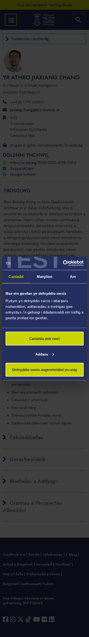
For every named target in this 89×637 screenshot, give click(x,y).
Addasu (41, 354)
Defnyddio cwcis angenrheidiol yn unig (44, 370)
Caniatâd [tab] (16, 276)
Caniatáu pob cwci (44, 339)
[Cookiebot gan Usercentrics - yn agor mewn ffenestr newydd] (63, 263)
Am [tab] (73, 276)
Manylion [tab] (44, 276)
